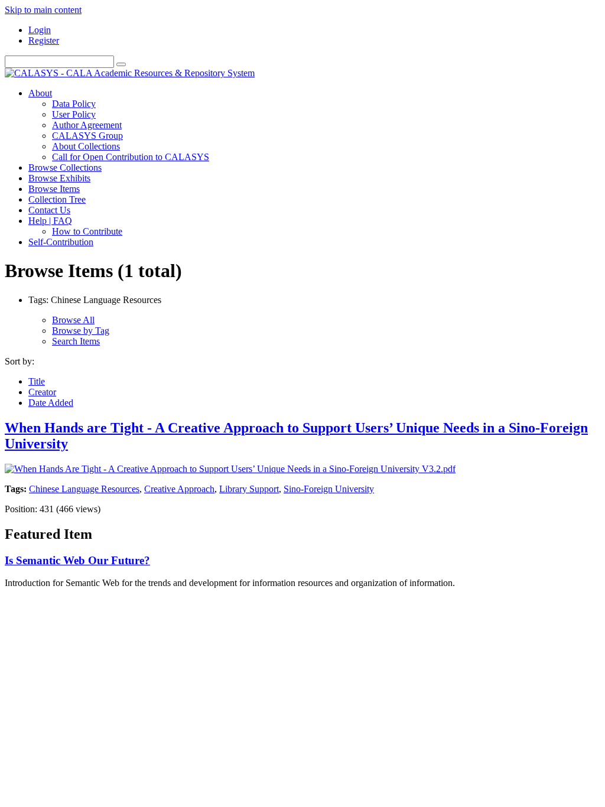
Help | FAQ (50, 221)
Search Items (76, 341)
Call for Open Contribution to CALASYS (130, 157)
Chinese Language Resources (84, 489)
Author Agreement (87, 125)
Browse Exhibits (59, 178)
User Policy (74, 114)
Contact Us (49, 210)
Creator (42, 392)
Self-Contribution (60, 242)
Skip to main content (43, 10)
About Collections (86, 146)
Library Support (249, 489)
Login (39, 30)
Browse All (73, 320)
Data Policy (74, 104)
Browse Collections (65, 167)
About (40, 93)
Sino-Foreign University (329, 489)
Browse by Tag (80, 331)
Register (43, 40)
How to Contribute (87, 231)
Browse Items (54, 189)
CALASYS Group (87, 136)
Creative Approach (179, 489)
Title (36, 381)
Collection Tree (57, 199)
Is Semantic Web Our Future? (77, 560)
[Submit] (121, 64)
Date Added (50, 403)
